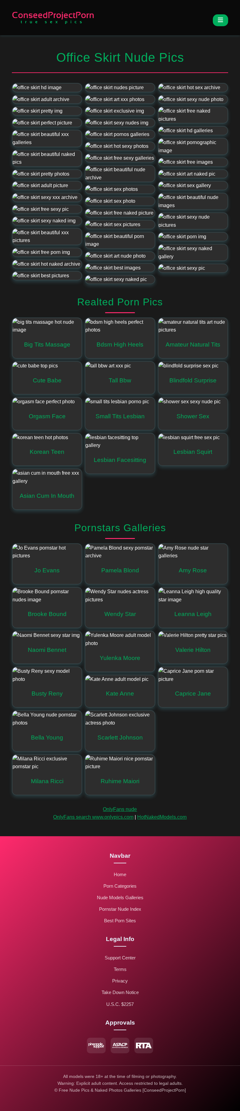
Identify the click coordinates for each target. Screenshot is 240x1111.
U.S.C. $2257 (120, 1004)
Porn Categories (120, 886)
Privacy (120, 980)
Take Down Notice (120, 992)
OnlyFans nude (120, 809)
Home (120, 874)
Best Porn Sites (120, 920)
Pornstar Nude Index (120, 909)
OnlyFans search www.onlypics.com (93, 817)
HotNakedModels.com (162, 817)
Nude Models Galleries (120, 897)
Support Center (120, 957)
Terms (120, 969)
